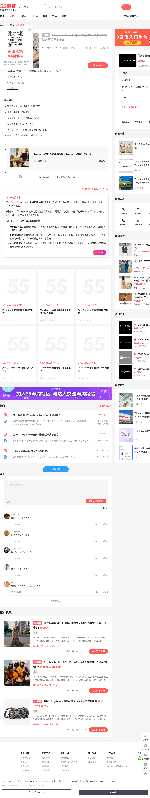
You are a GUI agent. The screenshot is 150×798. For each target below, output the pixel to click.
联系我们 (46, 762)
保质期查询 (138, 225)
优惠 (11, 16)
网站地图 (25, 770)
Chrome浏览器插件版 (117, 766)
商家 (23, 16)
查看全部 (104, 405)
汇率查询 (65, 770)
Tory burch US (51, 48)
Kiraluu (14, 582)
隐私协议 (25, 762)
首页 (2, 25)
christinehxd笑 (17, 548)
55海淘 (8, 7)
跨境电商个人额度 (69, 762)
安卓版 (110, 757)
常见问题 (46, 757)
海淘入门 (92, 757)
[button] (25, 7)
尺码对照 (123, 213)
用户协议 (25, 766)
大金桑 (13, 565)
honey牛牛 (15, 531)
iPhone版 (111, 762)
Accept (113, 792)
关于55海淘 (26, 757)
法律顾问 (46, 770)
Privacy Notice (38, 785)
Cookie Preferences (37, 792)
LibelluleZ (15, 514)
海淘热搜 (92, 762)
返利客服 (46, 766)
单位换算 (138, 213)
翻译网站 (123, 225)
